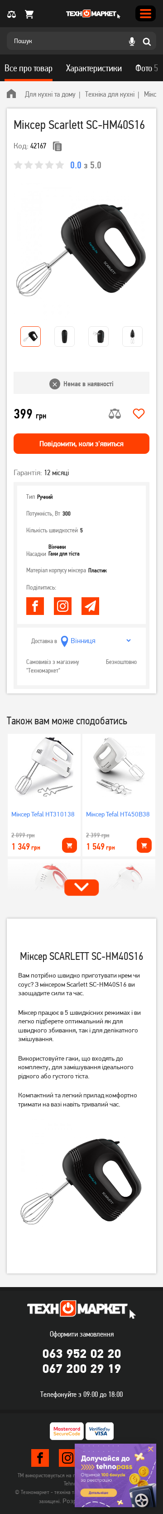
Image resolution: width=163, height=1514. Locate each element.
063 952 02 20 (81, 1353)
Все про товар (29, 68)
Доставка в (44, 640)
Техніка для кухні (109, 93)
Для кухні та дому (50, 93)
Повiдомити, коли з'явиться (81, 443)
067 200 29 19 (81, 1368)
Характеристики (94, 68)
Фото (146, 68)
